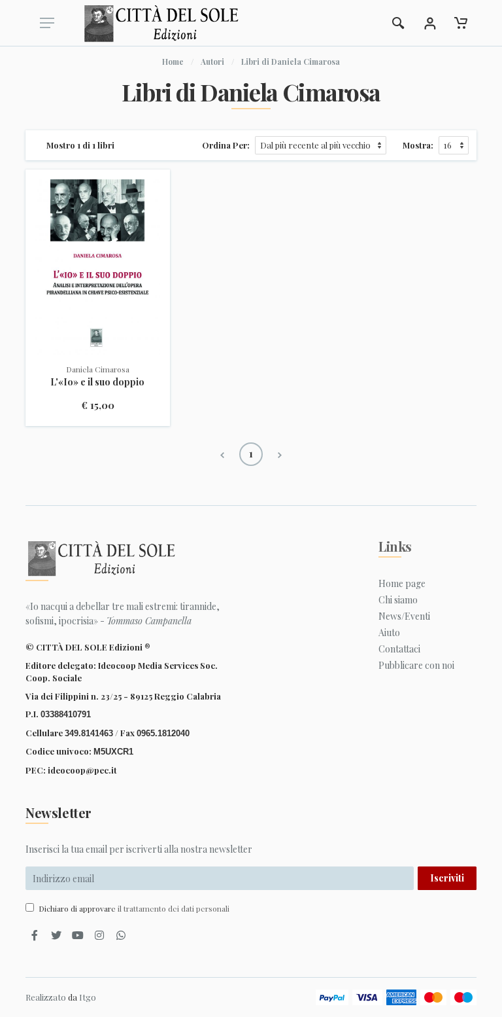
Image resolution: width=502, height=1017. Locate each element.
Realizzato (45, 997)
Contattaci (399, 649)
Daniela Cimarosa (97, 369)
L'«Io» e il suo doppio (97, 382)
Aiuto (389, 632)
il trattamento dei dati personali (173, 908)
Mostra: (418, 145)
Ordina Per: (226, 145)
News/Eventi (404, 616)
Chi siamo (398, 600)
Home (173, 61)
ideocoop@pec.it (82, 770)
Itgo (87, 997)
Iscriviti (447, 878)
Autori (212, 61)
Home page (402, 583)
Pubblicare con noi (416, 665)
